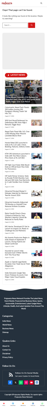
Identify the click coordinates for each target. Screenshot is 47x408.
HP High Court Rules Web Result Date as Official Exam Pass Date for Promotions (17, 167)
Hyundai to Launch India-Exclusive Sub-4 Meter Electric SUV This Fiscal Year (16, 253)
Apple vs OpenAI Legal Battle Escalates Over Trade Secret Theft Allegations (17, 264)
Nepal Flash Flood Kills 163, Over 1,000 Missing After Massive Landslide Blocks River (17, 134)
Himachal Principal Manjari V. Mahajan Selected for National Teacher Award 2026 (16, 193)
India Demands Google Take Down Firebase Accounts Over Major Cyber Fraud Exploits (16, 275)
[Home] (4, 404)
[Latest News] (13, 404)
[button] (41, 3)
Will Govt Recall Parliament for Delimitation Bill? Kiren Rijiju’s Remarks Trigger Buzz (16, 123)
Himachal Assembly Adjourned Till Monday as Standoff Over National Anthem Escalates (16, 204)
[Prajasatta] (6, 3)
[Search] (31, 25)
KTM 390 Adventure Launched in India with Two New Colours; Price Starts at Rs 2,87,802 (17, 156)
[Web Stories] (23, 404)
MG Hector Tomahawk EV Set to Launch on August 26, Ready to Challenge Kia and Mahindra (17, 229)
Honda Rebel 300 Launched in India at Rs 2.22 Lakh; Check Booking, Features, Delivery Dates (17, 145)
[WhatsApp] (33, 404)
